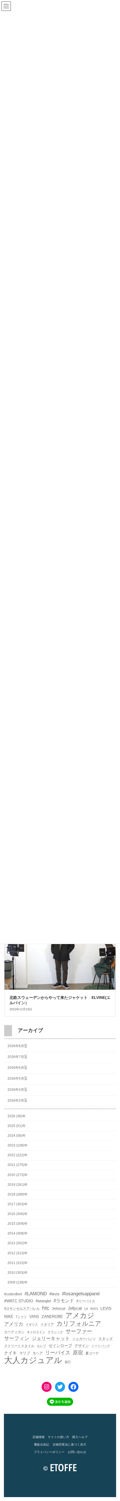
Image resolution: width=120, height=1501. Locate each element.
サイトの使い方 (58, 1437)
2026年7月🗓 (17, 1057)
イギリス (32, 1324)
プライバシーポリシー (49, 1452)
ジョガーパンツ (84, 1339)
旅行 (68, 1361)
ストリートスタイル (19, 1346)
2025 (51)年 (17, 1126)
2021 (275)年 (18, 1165)
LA (86, 1308)
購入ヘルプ (80, 1437)
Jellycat (75, 1308)
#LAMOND (36, 1293)
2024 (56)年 (17, 1136)
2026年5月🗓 (17, 1078)
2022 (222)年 (18, 1155)
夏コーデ (92, 1353)
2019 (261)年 (18, 1184)
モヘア (38, 1353)
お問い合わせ (77, 1452)
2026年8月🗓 (17, 1046)
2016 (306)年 (18, 1214)
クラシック (55, 1332)
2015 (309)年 (18, 1224)
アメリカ (13, 1324)
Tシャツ (21, 1316)
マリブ (24, 1353)
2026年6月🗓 (17, 1068)
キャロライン (36, 1332)
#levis (54, 1294)
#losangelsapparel (81, 1293)
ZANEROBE (52, 1316)
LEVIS (105, 1308)
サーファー (79, 1331)
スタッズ (105, 1339)
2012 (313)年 (18, 1253)
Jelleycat (58, 1309)
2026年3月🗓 (17, 1100)
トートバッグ (101, 1346)
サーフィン (16, 1338)
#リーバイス (85, 1301)
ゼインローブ (60, 1345)
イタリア (47, 1324)
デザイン (82, 1346)
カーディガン (14, 1332)
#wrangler (43, 1301)
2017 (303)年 (18, 1204)
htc (45, 1308)
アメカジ (79, 1315)
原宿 (78, 1352)
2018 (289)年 (18, 1194)
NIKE (8, 1316)
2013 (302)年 (18, 1243)
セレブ (41, 1346)
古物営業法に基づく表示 (69, 1444)
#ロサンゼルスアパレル (22, 1309)
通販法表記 (41, 1444)
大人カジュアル (33, 1360)
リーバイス (57, 1352)
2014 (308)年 (18, 1233)
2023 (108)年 (18, 1145)
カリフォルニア (78, 1323)
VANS (34, 1316)
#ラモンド (64, 1300)
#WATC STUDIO (18, 1301)
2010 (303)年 (18, 1272)
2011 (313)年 (18, 1263)
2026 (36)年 (17, 1116)
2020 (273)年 (18, 1175)
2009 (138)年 (18, 1282)
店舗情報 (38, 1437)
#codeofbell (13, 1294)
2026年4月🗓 (17, 1089)
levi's (94, 1309)
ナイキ (10, 1353)
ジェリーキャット (51, 1338)
